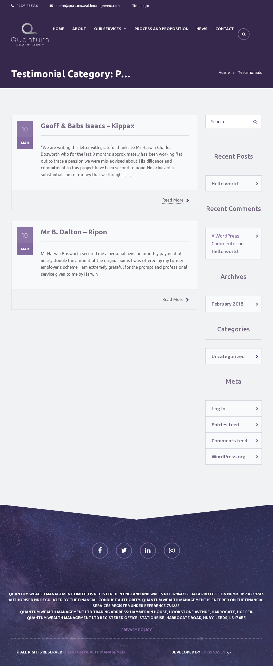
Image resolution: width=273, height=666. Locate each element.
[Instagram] (172, 551)
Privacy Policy (136, 630)
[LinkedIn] (148, 551)
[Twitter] (124, 551)
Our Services (107, 29)
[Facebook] (100, 551)
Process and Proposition (161, 29)
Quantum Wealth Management (95, 652)
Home (58, 29)
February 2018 (227, 304)
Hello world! (226, 183)
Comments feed (229, 440)
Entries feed (225, 424)
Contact (224, 29)
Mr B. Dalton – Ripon (74, 232)
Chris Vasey (213, 652)
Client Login (140, 5)
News (201, 29)
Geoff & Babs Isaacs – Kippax (87, 126)
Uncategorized (228, 356)
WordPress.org (229, 456)
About (79, 29)
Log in (218, 408)
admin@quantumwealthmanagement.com (88, 5)
